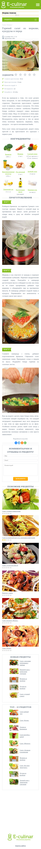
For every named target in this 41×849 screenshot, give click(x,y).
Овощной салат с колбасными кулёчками (25, 672)
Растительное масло (20, 191)
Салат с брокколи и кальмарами (25, 751)
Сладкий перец (32, 154)
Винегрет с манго (7, 593)
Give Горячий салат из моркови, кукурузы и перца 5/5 (34, 74)
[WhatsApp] (25, 443)
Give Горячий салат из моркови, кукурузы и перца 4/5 (29, 74)
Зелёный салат (32, 171)
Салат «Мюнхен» (25, 743)
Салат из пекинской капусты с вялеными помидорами (18, 538)
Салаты (4, 25)
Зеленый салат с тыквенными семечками (25, 782)
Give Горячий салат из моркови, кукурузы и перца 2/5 (20, 74)
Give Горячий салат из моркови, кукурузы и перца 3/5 (25, 74)
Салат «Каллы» (24, 720)
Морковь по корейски (23, 680)
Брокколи (8, 154)
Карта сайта (20, 846)
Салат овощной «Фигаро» (10, 620)
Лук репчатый (20, 172)
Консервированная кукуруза (8, 173)
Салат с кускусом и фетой (10, 565)
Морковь (20, 154)
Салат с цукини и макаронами (11, 511)
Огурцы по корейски (23, 687)
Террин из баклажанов (23, 728)
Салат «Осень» (6, 648)
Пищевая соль (32, 190)
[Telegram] (19, 443)
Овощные (9, 25)
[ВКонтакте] (16, 443)
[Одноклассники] (22, 443)
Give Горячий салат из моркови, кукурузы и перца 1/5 (15, 74)
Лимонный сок (8, 189)
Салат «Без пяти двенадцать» (25, 766)
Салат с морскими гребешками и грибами (25, 663)
